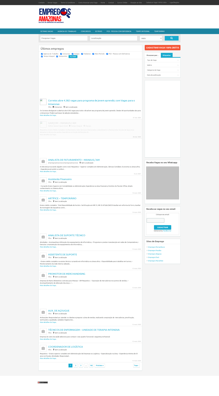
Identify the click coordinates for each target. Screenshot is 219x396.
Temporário (159, 31)
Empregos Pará (153, 257)
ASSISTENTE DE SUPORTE (62, 254)
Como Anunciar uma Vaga (87, 2)
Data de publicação (154, 75)
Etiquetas (167, 55)
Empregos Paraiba (154, 250)
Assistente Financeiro (60, 179)
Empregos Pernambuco (156, 247)
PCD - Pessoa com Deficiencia (119, 31)
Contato (42, 2)
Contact (111, 2)
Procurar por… (153, 55)
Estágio (98, 31)
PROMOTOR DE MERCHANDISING (66, 273)
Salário (149, 65)
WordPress (130, 392)
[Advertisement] (123, 12)
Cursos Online (122, 2)
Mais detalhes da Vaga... (48, 115)
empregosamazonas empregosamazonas (63, 163)
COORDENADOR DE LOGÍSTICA (65, 346)
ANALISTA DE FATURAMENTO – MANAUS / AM (74, 159)
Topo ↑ (136, 365)
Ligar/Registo (174, 2)
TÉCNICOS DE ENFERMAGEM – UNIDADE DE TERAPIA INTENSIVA (84, 329)
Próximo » (100, 365)
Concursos (86, 31)
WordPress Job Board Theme (103, 392)
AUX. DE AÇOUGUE (58, 310)
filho (49, 107)
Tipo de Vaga (152, 60)
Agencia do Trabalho (67, 31)
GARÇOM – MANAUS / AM (62, 123)
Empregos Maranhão (155, 261)
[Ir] (172, 38)
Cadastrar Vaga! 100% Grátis (156, 2)
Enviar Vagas (52, 2)
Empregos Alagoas (154, 254)
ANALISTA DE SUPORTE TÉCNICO (66, 235)
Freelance (87, 54)
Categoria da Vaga (153, 70)
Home (103, 2)
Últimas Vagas (46, 31)
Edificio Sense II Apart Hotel (58, 126)
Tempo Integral (143, 31)
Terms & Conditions (68, 2)
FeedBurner (167, 231)
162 (91, 365)
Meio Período (100, 54)
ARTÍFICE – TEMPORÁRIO (62, 198)
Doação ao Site (136, 2)
